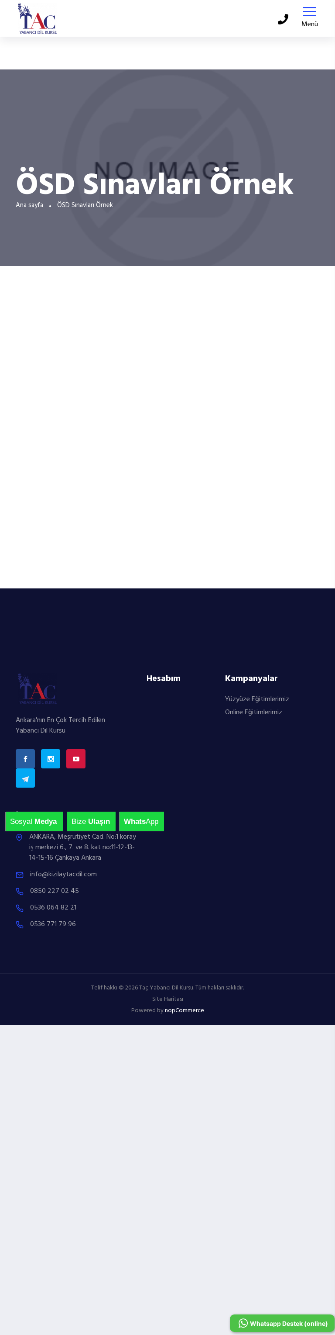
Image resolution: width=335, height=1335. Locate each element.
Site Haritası (167, 999)
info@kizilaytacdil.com (63, 874)
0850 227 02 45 (54, 891)
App (129, 821)
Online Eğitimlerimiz (253, 712)
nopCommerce (184, 1011)
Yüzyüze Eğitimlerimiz (257, 699)
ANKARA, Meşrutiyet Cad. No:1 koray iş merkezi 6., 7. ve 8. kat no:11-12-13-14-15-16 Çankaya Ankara (82, 847)
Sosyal (15, 821)
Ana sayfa (29, 205)
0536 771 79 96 (53, 924)
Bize (77, 821)
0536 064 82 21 (53, 907)
